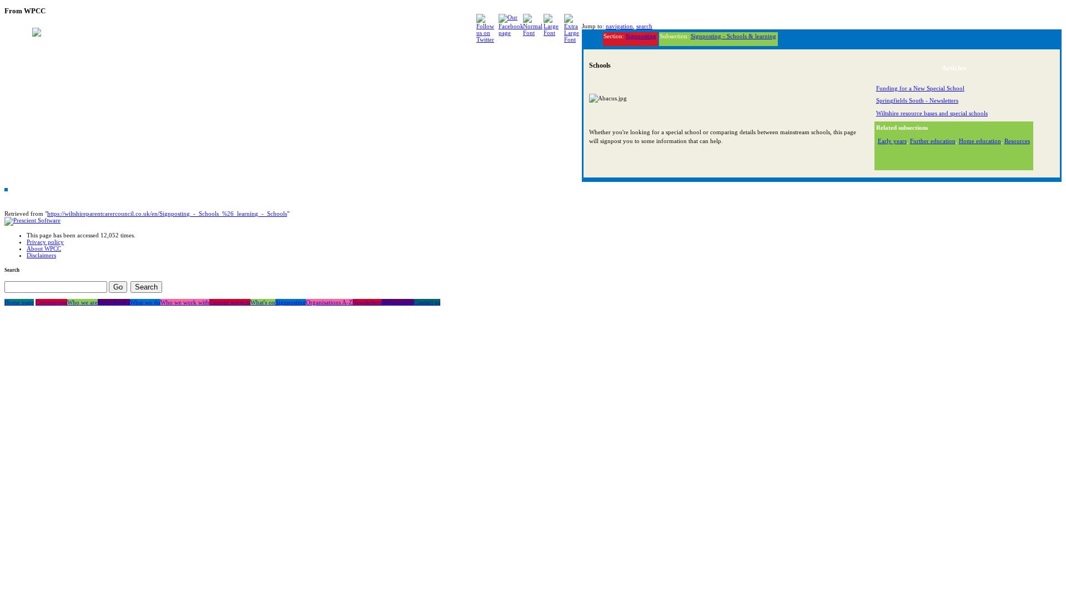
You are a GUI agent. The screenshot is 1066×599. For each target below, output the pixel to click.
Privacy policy (45, 241)
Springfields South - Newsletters (917, 100)
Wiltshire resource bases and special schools (932, 113)
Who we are (82, 302)
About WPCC (44, 248)
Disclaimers (41, 255)
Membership (397, 302)
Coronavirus (51, 302)
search (644, 26)
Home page (19, 302)
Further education (933, 141)
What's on (262, 302)
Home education (980, 141)
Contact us (427, 302)
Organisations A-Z (329, 302)
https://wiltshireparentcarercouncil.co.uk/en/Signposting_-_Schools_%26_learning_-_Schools (167, 213)
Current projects (229, 302)
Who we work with (184, 302)
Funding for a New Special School (920, 88)
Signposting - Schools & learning (733, 36)
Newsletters (367, 302)
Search (11, 270)
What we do (145, 302)
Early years (892, 141)
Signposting (641, 36)
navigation (619, 26)
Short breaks (114, 302)
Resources (1017, 141)
